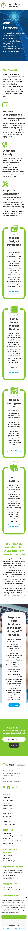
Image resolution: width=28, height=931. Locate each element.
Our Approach (7, 806)
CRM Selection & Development (12, 873)
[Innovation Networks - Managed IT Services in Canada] (14, 4)
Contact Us (22, 928)
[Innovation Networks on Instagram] (4, 788)
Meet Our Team (7, 808)
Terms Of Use (6, 816)
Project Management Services (12, 870)
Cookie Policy (6, 928)
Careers (5, 811)
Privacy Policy (14, 928)
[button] (26, 897)
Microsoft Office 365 (9, 875)
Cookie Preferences (8, 824)
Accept (14, 917)
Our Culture (6, 803)
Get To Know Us (7, 800)
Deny (14, 921)
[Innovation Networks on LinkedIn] (13, 788)
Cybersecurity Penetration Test (12, 841)
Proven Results (7, 833)
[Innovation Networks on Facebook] (9, 788)
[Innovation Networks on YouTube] (18, 788)
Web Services (6, 858)
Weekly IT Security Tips (10, 843)
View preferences (14, 925)
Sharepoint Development (10, 878)
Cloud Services (7, 856)
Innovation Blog (7, 813)
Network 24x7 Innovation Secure (13, 890)
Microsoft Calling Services (11, 861)
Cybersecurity (7, 887)
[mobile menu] (24, 5)
